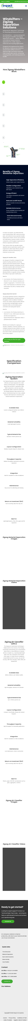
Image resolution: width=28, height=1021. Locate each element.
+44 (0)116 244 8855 (12, 970)
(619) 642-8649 (12, 973)
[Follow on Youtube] (5, 942)
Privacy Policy (12, 1018)
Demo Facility (5, 959)
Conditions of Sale (22, 1018)
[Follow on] (8, 942)
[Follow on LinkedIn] (2, 942)
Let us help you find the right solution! (12, 340)
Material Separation (7, 954)
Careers (5, 1018)
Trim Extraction (6, 951)
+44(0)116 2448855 (5, 1)
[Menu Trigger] (26, 6)
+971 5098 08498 (12, 976)
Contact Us (8, 921)
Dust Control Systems (8, 956)
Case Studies (5, 962)
